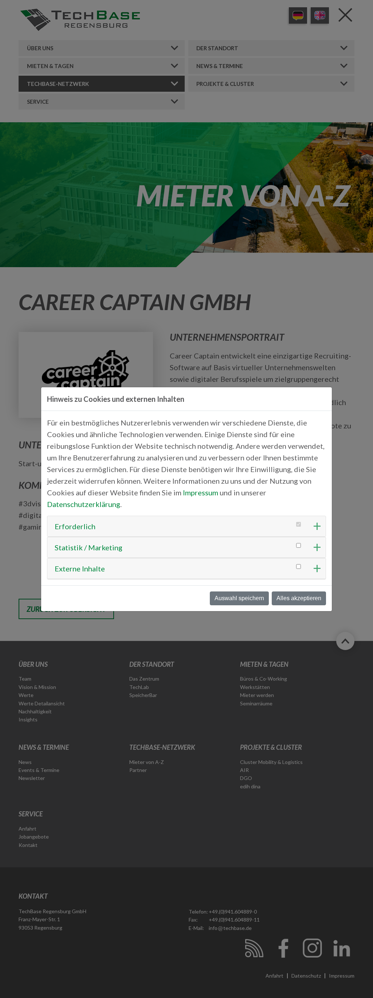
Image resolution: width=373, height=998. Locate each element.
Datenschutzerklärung (83, 504)
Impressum (200, 492)
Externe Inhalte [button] (80, 568)
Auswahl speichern (239, 598)
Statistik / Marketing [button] (88, 547)
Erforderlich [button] (75, 526)
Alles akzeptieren (298, 598)
